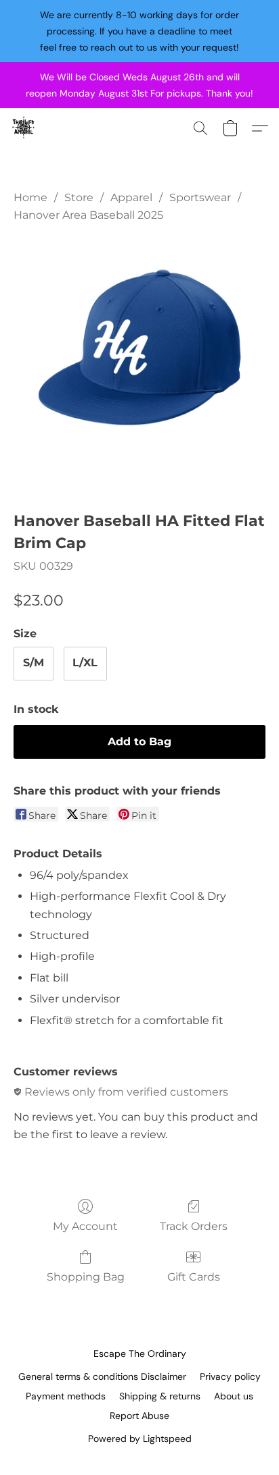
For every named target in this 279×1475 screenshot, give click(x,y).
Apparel (131, 197)
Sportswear (200, 197)
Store (78, 197)
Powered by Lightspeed (140, 1438)
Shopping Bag (86, 1276)
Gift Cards (193, 1276)
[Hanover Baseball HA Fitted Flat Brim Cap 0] (139, 363)
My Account (85, 1226)
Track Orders (194, 1226)
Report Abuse (139, 1416)
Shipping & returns (159, 1396)
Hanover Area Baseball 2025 (88, 215)
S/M (33, 662)
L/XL (85, 662)
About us (233, 1396)
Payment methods (66, 1396)
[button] (24, 128)
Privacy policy (230, 1376)
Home (30, 197)
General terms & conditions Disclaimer (102, 1376)
